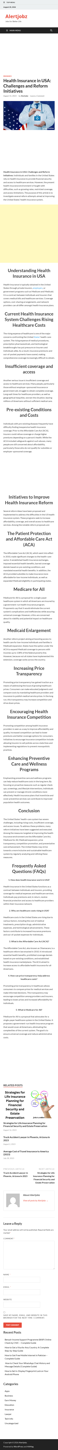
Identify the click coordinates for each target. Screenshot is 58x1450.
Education (9, 1405)
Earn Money (10, 1400)
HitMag (30, 1446)
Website (7, 1299)
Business (9, 1395)
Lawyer (8, 1414)
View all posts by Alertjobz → (35, 1200)
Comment (9, 1238)
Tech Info (9, 1418)
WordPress (18, 1446)
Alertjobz (16, 16)
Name (7, 1275)
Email (7, 1287)
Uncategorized (11, 1423)
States (37, 337)
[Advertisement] (29, 234)
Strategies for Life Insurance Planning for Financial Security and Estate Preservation (25, 1124)
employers (38, 288)
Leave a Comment (37, 96)
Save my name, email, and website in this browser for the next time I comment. (25, 1316)
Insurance (7, 76)
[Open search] (51, 30)
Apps (7, 1391)
